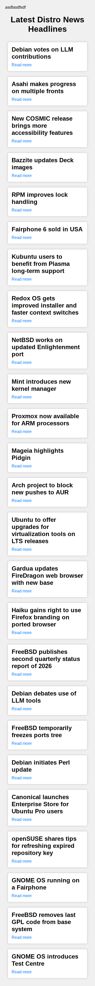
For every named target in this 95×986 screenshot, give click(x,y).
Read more (22, 65)
